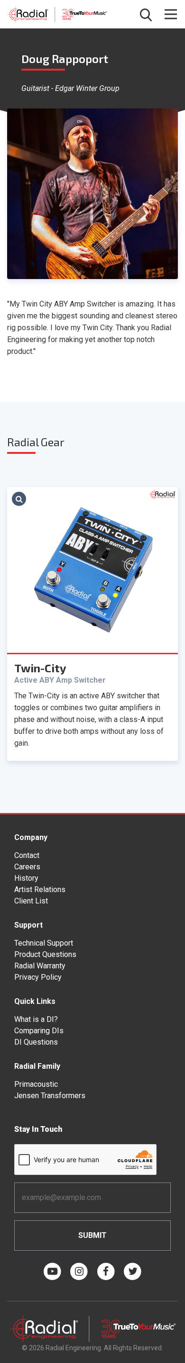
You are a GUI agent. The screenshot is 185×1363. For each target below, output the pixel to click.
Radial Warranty (39, 965)
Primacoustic (36, 1084)
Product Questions (45, 954)
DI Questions (36, 1042)
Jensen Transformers (49, 1095)
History (26, 878)
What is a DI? (36, 1019)
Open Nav (171, 14)
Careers (27, 866)
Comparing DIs (39, 1030)
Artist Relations (39, 889)
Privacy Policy (38, 977)
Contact (26, 855)
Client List (31, 900)
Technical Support (43, 943)
